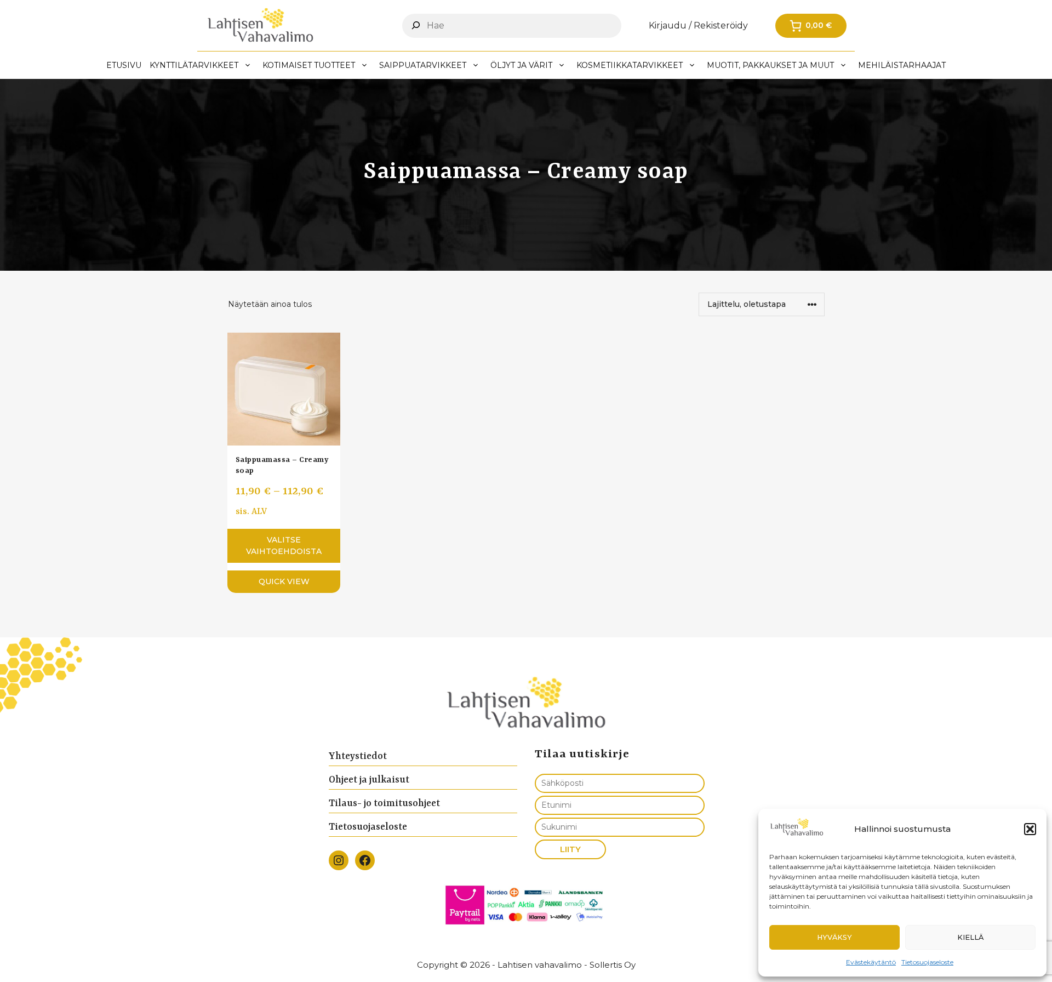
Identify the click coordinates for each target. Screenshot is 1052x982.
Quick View (284, 581)
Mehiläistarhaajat (902, 65)
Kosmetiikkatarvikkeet (629, 65)
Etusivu (123, 65)
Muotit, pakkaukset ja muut (770, 65)
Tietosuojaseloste (927, 962)
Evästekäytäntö (871, 962)
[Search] (416, 25)
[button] (1030, 829)
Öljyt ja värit (521, 65)
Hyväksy (834, 937)
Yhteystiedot (358, 756)
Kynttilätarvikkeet (194, 65)
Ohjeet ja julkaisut (369, 779)
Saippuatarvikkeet (422, 65)
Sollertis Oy (613, 965)
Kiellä (970, 937)
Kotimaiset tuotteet (308, 65)
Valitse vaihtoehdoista (284, 545)
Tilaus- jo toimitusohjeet (384, 803)
